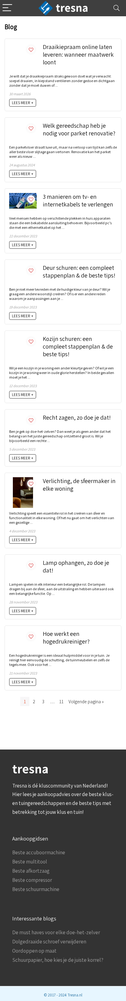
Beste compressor (32, 880)
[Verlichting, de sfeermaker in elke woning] (23, 480)
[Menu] (7, 8)
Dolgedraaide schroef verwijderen (49, 941)
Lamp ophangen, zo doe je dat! (76, 566)
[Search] (116, 8)
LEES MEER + (22, 102)
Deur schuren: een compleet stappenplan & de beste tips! (79, 271)
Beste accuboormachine (38, 852)
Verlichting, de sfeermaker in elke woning (79, 485)
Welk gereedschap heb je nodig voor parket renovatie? (79, 129)
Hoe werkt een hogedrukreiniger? (66, 637)
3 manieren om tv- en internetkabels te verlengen (78, 200)
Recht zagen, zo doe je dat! (77, 417)
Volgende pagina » (86, 701)
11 (61, 701)
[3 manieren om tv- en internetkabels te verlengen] (23, 196)
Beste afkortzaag (31, 870)
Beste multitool (29, 861)
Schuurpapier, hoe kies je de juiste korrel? (57, 960)
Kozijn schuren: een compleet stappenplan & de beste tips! (78, 346)
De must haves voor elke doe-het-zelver (56, 932)
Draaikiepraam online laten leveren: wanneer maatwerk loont (78, 54)
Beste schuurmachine (35, 889)
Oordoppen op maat (34, 950)
